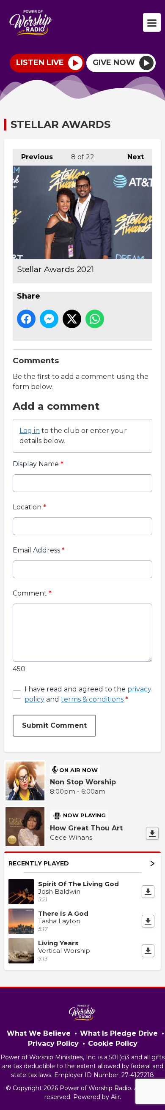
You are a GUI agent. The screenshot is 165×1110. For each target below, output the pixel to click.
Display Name (38, 464)
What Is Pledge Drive (119, 1033)
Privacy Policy (53, 1043)
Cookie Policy (113, 1043)
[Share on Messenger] (49, 319)
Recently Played (38, 863)
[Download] (152, 833)
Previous (33, 157)
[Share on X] (72, 319)
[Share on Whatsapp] (94, 319)
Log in (29, 431)
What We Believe (39, 1033)
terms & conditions (92, 699)
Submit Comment (54, 725)
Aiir (115, 1097)
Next (131, 157)
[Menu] (152, 22)
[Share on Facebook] (26, 319)
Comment (32, 593)
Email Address (39, 550)
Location (29, 507)
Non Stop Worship (83, 782)
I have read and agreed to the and (88, 694)
